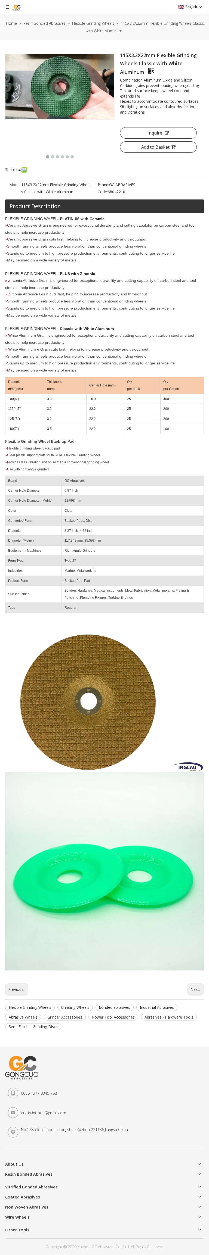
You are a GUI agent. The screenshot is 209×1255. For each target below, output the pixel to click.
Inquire (154, 133)
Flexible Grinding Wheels (30, 1007)
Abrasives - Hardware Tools (169, 1017)
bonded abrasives (114, 1007)
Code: (103, 191)
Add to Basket (155, 147)
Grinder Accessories (64, 1017)
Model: (15, 184)
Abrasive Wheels (23, 1017)
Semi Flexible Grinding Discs (33, 1026)
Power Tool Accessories (113, 1017)
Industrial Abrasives (157, 1007)
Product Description (35, 206)
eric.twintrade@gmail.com (43, 1112)
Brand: (103, 184)
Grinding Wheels (75, 1007)
